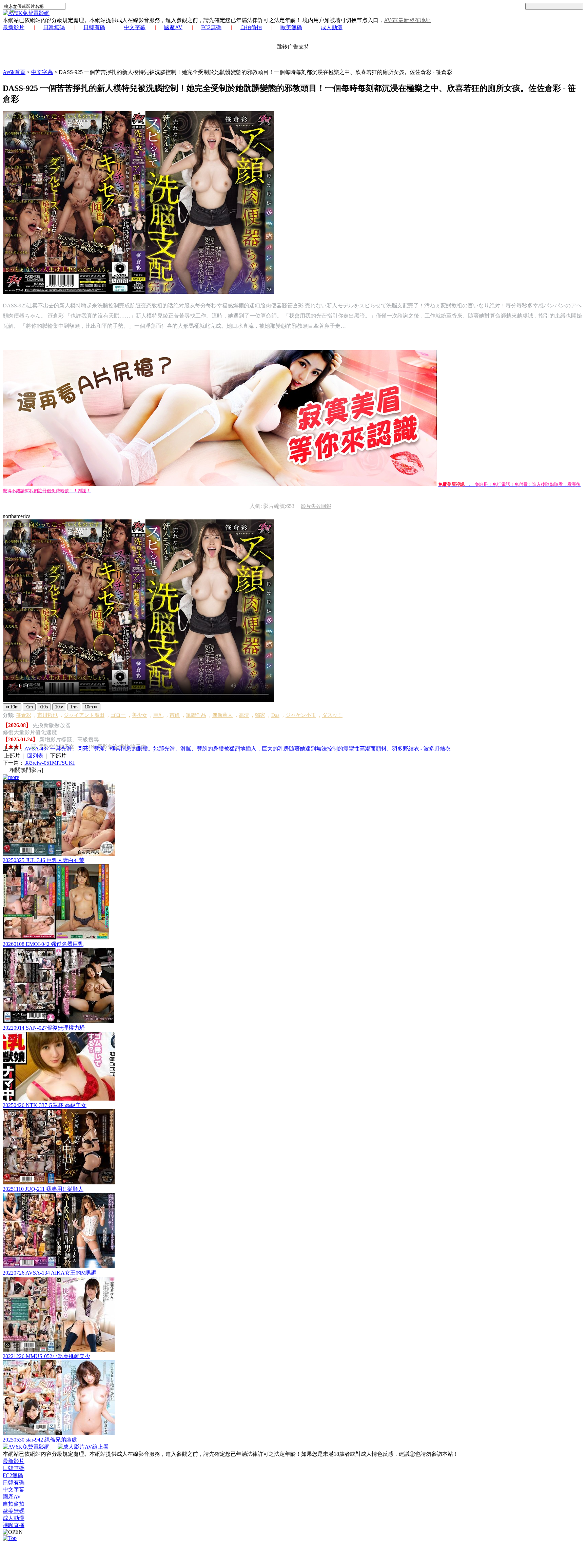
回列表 (35, 756)
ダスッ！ (332, 715)
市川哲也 (47, 715)
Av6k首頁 (14, 72)
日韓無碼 (54, 27)
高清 (244, 715)
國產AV (173, 27)
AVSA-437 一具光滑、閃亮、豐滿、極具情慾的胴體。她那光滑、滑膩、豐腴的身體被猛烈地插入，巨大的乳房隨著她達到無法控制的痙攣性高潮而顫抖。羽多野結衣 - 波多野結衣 (237, 748)
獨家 (260, 715)
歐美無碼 (291, 27)
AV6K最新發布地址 (407, 20)
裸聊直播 (13, 1525)
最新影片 (13, 27)
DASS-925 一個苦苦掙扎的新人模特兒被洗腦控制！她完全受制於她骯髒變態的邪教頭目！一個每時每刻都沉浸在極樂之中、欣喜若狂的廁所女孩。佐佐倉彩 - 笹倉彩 (255, 72)
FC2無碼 (211, 27)
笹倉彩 (23, 715)
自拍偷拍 (251, 27)
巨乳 (158, 715)
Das (275, 715)
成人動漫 (332, 27)
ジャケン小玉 (301, 715)
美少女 (139, 715)
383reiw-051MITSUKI (49, 763)
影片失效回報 (316, 506)
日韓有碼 (94, 27)
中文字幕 (134, 27)
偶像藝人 (222, 715)
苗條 (175, 715)
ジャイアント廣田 (84, 715)
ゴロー (118, 715)
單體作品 (196, 715)
